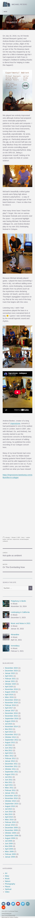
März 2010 (9, 820)
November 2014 (11, 726)
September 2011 (11, 772)
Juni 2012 (9, 748)
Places (7, 886)
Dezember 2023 (11, 671)
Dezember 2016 (11, 713)
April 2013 (9, 732)
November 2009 (11, 830)
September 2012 (11, 740)
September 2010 (11, 804)
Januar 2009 (10, 857)
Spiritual (8, 889)
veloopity (7, 537)
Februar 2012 (10, 758)
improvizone (16, 539)
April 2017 (9, 708)
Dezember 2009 (11, 828)
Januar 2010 (10, 825)
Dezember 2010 (11, 796)
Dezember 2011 (11, 764)
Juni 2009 (9, 843)
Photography (10, 884)
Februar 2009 (10, 854)
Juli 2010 (8, 809)
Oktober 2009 (10, 833)
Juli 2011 (8, 777)
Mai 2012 (8, 750)
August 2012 (10, 742)
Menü (5, 11)
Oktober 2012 (10, 737)
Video (7, 892)
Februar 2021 (10, 679)
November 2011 (11, 766)
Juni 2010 (9, 812)
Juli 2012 (8, 745)
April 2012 (9, 753)
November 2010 (11, 798)
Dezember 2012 (11, 734)
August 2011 (10, 774)
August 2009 (10, 838)
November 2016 (11, 716)
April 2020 (9, 687)
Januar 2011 (10, 793)
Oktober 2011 (10, 769)
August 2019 (10, 692)
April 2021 (9, 676)
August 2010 (10, 806)
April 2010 (9, 817)
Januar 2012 (10, 761)
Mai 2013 (8, 729)
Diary (7, 876)
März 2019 (9, 697)
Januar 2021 (10, 681)
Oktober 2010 (10, 801)
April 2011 (9, 785)
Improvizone (15, 423)
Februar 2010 (10, 822)
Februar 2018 (10, 705)
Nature (7, 881)
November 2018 (11, 703)
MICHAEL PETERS (19, 4)
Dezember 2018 (11, 700)
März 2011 (9, 788)
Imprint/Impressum (6, 913)
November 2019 (11, 689)
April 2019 (9, 695)
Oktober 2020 (10, 684)
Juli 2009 (8, 841)
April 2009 (9, 849)
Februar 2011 (10, 790)
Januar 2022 (10, 673)
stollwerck (5, 541)
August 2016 (10, 721)
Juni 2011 (9, 780)
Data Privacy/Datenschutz (8, 915)
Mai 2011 (8, 782)
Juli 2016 (8, 724)
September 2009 (11, 836)
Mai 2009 (8, 846)
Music (23, 537)
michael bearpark (24, 539)
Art (6, 873)
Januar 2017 (10, 710)
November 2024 (11, 668)
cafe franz (9, 539)
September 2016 (11, 718)
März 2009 (9, 851)
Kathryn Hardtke (14, 917)
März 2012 (9, 756)
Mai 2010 (8, 814)
